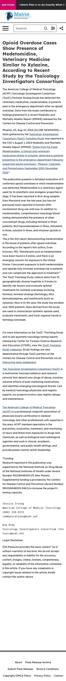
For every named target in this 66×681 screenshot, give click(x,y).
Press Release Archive (38, 662)
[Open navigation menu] (5, 28)
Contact (58, 675)
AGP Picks (8, 4)
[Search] (45, 28)
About (18, 662)
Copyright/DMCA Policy (17, 675)
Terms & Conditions (47, 669)
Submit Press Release (20, 669)
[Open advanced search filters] (53, 28)
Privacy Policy (42, 675)
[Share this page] (61, 28)
